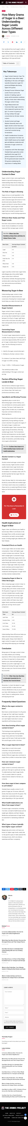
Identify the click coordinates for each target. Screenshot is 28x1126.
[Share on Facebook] (4, 42)
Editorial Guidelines (8, 1115)
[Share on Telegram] (21, 42)
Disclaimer (7, 1117)
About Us (12, 1113)
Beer (3, 10)
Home (6, 1113)
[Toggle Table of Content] (17, 63)
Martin (8, 36)
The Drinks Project (16, 1121)
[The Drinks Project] (15, 2)
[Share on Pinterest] (12, 42)
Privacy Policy (20, 1115)
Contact (18, 1113)
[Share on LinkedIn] (17, 42)
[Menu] (2, 2)
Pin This (15, 515)
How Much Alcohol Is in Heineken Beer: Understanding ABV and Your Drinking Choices (12, 950)
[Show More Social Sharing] (24, 42)
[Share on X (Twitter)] (8, 42)
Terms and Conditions (17, 1117)
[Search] (26, 2)
